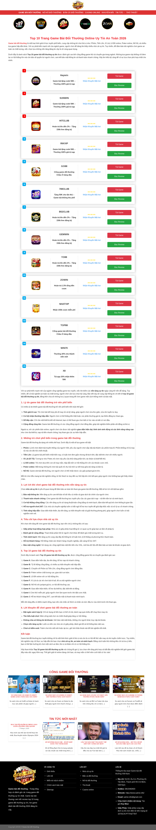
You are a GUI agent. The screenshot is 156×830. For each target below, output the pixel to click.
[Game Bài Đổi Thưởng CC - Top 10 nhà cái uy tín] (78, 5)
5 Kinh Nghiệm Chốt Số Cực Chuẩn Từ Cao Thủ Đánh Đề (137, 743)
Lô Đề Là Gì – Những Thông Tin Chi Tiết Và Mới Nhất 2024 (67, 743)
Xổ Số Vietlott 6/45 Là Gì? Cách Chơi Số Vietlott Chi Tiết (102, 743)
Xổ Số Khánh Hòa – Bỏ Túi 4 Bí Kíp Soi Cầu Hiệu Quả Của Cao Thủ (32, 743)
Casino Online (92, 12)
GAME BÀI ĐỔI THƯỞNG (30, 12)
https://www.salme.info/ (135, 793)
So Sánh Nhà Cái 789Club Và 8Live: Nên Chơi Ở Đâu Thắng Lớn (112, 696)
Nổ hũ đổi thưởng (51, 12)
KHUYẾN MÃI (108, 12)
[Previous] (17, 26)
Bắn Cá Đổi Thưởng (73, 12)
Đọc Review (119, 85)
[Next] (139, 26)
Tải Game (119, 76)
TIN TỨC (119, 12)
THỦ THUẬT (131, 12)
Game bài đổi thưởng (18, 789)
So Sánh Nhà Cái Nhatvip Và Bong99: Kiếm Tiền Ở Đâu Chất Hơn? (42, 696)
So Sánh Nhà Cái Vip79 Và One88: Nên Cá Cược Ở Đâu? (78, 696)
